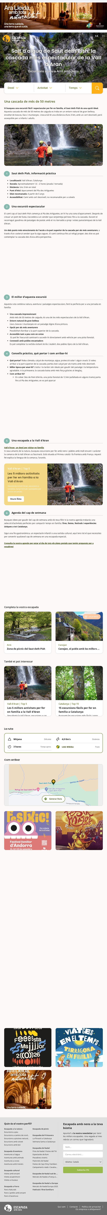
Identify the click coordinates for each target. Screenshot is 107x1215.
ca (96, 35)
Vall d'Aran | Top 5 (19, 468)
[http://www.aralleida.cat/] (53, 16)
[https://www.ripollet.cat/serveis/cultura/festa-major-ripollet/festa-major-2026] (79, 830)
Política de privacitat (91, 1207)
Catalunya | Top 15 (69, 703)
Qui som (61, 1207)
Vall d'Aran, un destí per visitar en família (24, 447)
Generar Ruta (55, 798)
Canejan (62, 644)
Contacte (74, 1207)
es (103, 35)
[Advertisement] (53, 266)
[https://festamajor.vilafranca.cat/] (27, 1047)
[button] (95, 127)
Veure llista (15, 498)
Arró (9, 644)
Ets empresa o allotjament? (88, 1209)
